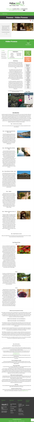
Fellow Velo (27, 405)
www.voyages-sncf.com (16, 354)
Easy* (28, 43)
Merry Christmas (21, 413)
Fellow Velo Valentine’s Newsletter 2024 (21, 409)
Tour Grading (12, 408)
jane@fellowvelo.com (15, 10)
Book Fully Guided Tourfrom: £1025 (27, 53)
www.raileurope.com (16, 353)
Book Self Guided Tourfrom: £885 (27, 59)
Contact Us (12, 412)
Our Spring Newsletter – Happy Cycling (21, 405)
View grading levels (28, 44)
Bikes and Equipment (13, 406)
